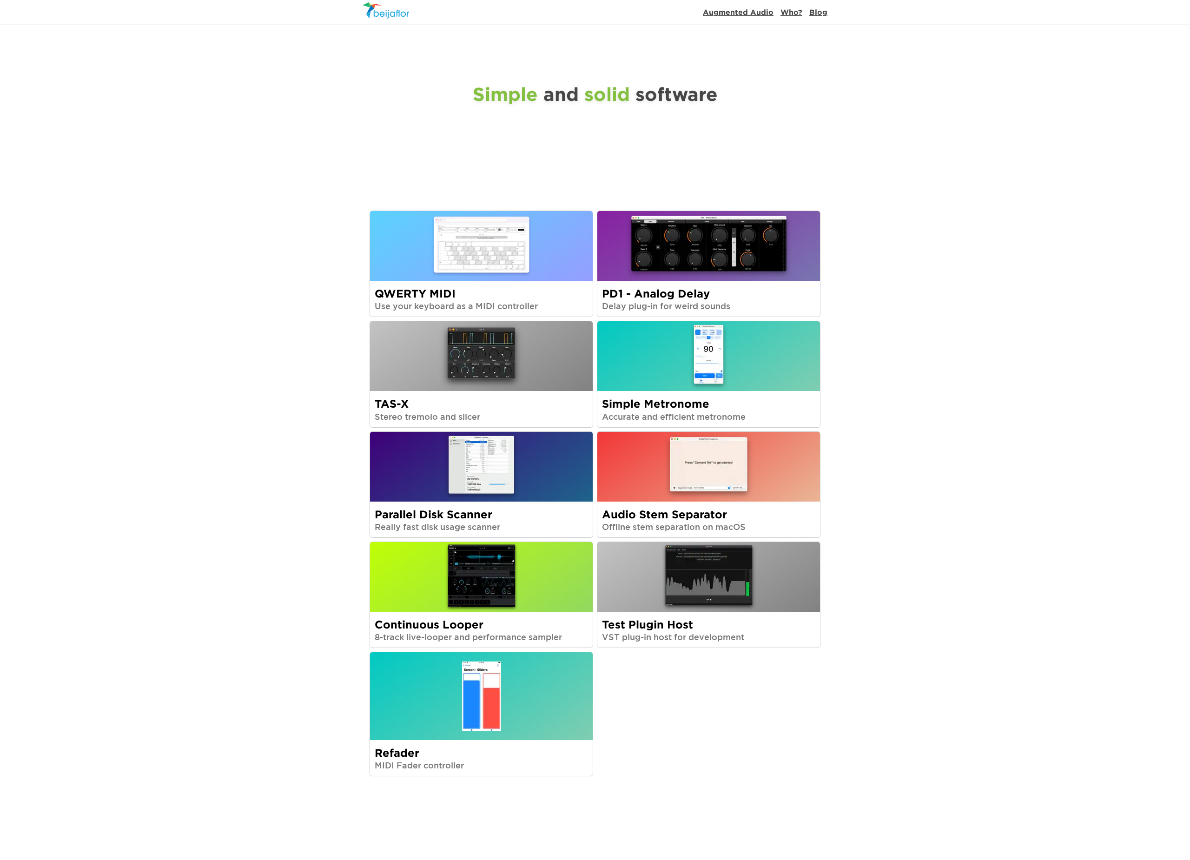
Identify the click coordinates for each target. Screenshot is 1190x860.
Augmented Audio (738, 12)
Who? (791, 12)
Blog (818, 12)
